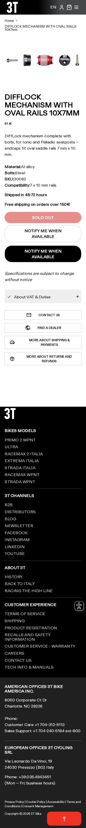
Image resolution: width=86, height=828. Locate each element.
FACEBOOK (16, 532)
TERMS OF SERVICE (25, 613)
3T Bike (36, 813)
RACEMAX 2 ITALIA (24, 453)
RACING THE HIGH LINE (29, 590)
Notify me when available (43, 253)
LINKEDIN (15, 546)
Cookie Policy (35, 802)
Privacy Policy (14, 802)
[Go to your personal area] (61, 7)
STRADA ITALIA (20, 467)
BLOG (10, 518)
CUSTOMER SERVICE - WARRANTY (40, 645)
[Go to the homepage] (12, 11)
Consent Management (37, 806)
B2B (9, 504)
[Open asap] (64, 818)
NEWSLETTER (19, 525)
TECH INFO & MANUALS (29, 666)
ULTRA (11, 446)
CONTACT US (18, 660)
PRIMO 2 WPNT (20, 439)
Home (9, 20)
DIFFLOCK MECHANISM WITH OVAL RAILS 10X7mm (40, 28)
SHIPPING (15, 620)
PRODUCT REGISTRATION (31, 627)
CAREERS (14, 653)
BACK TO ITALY (20, 583)
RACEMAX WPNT (22, 474)
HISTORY (14, 576)
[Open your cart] (69, 7)
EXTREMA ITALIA (22, 460)
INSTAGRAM (17, 539)
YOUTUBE (15, 553)
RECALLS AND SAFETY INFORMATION (27, 637)
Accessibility (55, 802)
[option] (43, 60)
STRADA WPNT (20, 481)
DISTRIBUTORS (20, 511)
